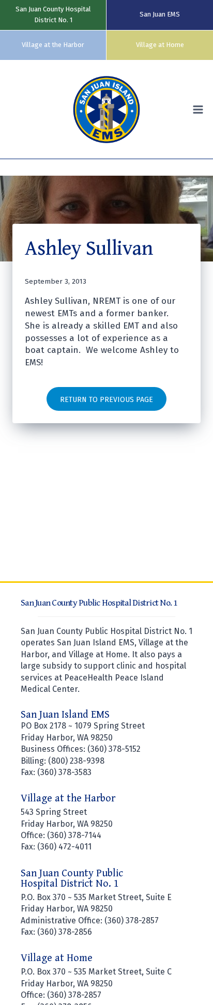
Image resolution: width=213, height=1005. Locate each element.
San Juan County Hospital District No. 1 (53, 14)
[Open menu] (200, 109)
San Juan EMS (160, 14)
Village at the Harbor (53, 45)
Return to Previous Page (106, 399)
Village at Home (160, 45)
